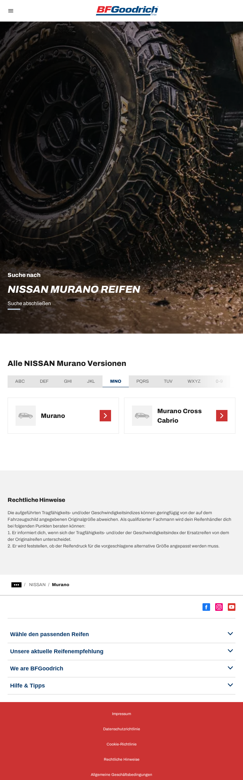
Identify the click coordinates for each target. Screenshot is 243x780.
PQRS (142, 381)
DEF (44, 381)
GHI (68, 381)
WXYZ (194, 381)
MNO (115, 381)
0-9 (219, 381)
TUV (168, 381)
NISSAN (37, 584)
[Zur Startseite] (127, 10)
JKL (91, 381)
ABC (20, 381)
